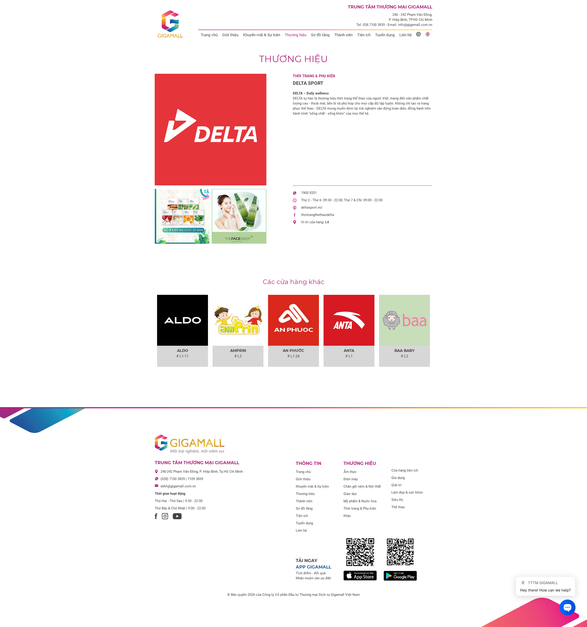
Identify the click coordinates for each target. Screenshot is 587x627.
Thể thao (398, 507)
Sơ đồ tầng (320, 35)
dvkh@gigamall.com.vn (178, 486)
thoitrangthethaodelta (317, 215)
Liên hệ (405, 35)
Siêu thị (397, 500)
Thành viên (343, 35)
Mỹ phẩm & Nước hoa (360, 501)
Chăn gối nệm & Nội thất (362, 486)
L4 (327, 222)
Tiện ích (364, 35)
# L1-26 (293, 356)
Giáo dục (350, 494)
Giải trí (396, 485)
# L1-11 (182, 356)
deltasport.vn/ (311, 207)
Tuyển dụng (385, 35)
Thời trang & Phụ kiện (314, 76)
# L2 (238, 356)
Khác (347, 516)
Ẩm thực (350, 472)
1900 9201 (309, 193)
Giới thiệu (230, 35)
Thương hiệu (295, 35)
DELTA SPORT (308, 83)
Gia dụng (398, 478)
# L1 (349, 356)
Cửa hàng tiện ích (404, 470)
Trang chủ (209, 35)
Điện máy (350, 479)
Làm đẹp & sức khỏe (407, 492)
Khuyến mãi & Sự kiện (261, 35)
